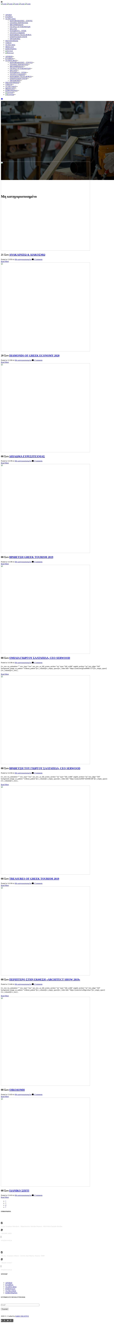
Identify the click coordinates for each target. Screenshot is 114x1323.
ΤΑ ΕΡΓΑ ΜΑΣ (10, 1287)
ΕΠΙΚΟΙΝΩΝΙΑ (11, 1293)
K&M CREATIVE (22, 1316)
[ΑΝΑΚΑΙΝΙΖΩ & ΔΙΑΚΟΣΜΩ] (45, 250)
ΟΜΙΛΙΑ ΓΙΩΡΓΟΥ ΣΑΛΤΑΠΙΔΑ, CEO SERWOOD (39, 657)
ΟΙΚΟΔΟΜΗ (17, 1089)
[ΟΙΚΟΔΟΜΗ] (45, 1085)
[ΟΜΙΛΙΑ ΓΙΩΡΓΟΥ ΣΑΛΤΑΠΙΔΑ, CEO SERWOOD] (45, 653)
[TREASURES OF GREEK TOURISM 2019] (45, 874)
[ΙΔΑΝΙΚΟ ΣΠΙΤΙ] (45, 1186)
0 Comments (38, 259)
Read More (5, 261)
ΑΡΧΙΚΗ (8, 1283)
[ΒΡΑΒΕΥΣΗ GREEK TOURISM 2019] (45, 552)
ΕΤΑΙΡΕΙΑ (9, 1285)
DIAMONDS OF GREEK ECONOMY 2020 (34, 355)
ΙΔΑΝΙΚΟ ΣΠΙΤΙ (19, 1190)
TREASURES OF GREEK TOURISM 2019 (34, 878)
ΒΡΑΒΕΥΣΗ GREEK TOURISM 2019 (31, 557)
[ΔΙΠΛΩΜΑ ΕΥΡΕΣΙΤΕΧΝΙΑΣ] (45, 452)
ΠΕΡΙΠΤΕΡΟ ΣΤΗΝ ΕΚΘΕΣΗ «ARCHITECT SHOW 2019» (44, 979)
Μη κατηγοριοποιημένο (23, 259)
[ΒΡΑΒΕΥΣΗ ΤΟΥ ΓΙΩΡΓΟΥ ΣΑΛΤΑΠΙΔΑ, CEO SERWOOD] (45, 763)
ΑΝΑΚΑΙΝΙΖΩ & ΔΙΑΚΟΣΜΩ (27, 254)
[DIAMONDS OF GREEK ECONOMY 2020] (45, 351)
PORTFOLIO (10, 1289)
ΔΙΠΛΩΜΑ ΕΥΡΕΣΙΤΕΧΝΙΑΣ (27, 456)
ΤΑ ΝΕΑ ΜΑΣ (10, 1291)
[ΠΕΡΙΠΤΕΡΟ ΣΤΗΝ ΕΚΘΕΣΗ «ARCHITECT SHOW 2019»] (45, 975)
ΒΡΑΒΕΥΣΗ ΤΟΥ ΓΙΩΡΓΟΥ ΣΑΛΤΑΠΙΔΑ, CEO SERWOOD (44, 768)
